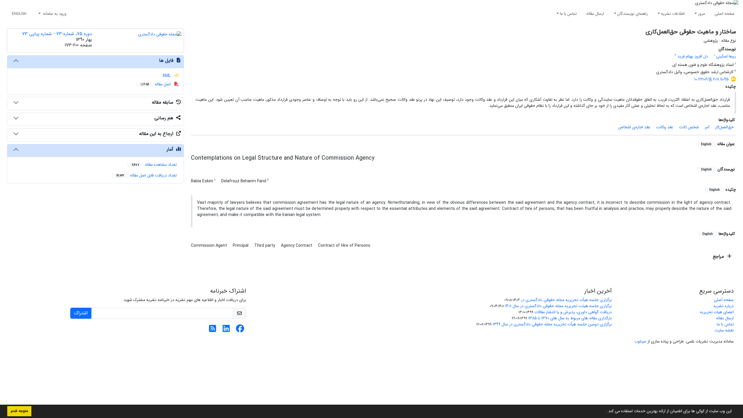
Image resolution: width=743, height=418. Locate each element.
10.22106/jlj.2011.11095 (711, 79)
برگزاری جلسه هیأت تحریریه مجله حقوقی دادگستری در (566, 300)
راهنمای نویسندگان (632, 13)
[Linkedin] (226, 330)
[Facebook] (240, 330)
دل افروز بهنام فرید (692, 56)
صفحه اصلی (725, 13)
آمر (707, 127)
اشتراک (81, 313)
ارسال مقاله (595, 13)
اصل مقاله (156, 84)
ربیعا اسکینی (726, 56)
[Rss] (212, 330)
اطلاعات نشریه (673, 13)
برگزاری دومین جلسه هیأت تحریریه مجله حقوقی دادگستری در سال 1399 (552, 324)
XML (167, 76)
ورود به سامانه (54, 13)
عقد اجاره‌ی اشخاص (634, 127)
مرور (701, 13)
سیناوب (640, 341)
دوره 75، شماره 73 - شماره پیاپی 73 (57, 33)
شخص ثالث (689, 127)
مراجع (719, 256)
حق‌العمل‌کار (724, 127)
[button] (605, 411)
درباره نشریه (723, 306)
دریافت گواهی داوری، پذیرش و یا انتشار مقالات (573, 312)
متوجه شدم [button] (19, 411)
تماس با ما (568, 13)
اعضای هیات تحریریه (717, 312)
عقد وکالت (664, 127)
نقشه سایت (724, 330)
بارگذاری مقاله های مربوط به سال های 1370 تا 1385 (570, 318)
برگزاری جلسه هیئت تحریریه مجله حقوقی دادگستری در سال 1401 (558, 306)
